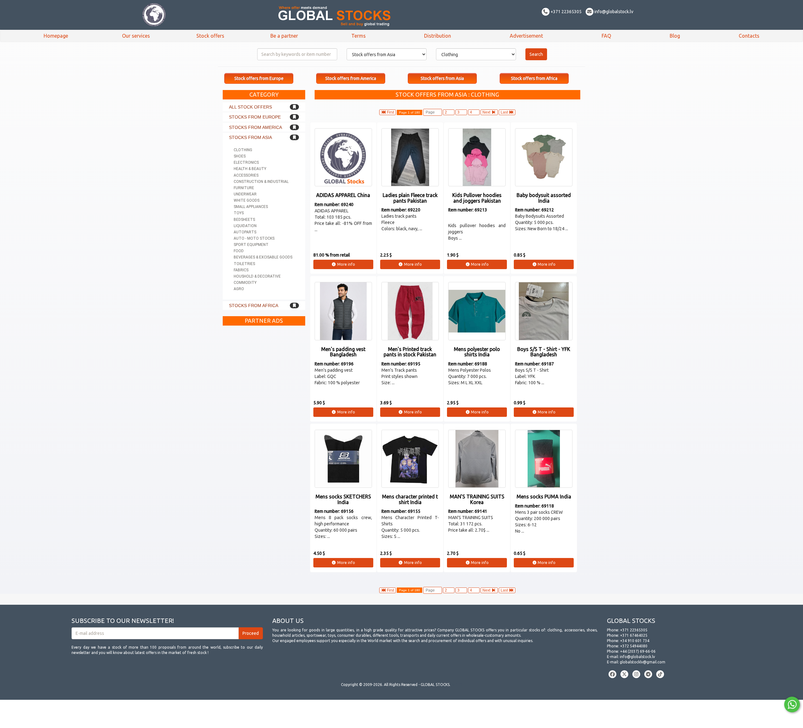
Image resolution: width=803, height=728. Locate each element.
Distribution (437, 36)
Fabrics (241, 270)
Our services (136, 36)
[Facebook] (612, 674)
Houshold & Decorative (257, 276)
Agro (239, 289)
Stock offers (210, 36)
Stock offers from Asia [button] (442, 78)
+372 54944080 (633, 646)
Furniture (244, 188)
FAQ (606, 36)
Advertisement (526, 36)
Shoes (240, 156)
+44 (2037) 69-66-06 (638, 651)
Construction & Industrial (261, 181)
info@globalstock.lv (613, 11)
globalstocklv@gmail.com (642, 662)
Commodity (245, 282)
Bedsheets (244, 219)
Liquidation (245, 226)
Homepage (56, 36)
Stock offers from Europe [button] (259, 78)
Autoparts (245, 232)
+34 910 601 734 (634, 641)
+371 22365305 (566, 11)
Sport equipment (251, 244)
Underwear (245, 194)
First (390, 112)
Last (505, 112)
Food (239, 251)
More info (345, 264)
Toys (239, 213)
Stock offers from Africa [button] (534, 78)
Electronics (246, 162)
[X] (624, 674)
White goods (246, 200)
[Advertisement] (264, 423)
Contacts (749, 36)
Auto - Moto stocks (254, 238)
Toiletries (244, 264)
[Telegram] (648, 674)
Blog (675, 36)
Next (486, 112)
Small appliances (251, 207)
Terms (358, 36)
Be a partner (284, 36)
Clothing (243, 150)
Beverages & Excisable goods (263, 257)
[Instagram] (636, 674)
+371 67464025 (633, 635)
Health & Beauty (250, 169)
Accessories (246, 175)
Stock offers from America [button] (350, 78)
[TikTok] (660, 674)
